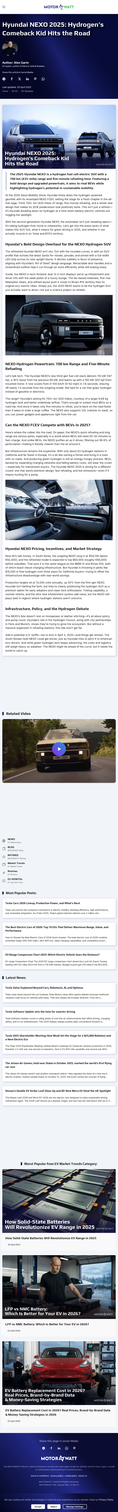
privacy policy (57, 1475)
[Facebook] (11, 78)
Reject (54, 1506)
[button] (3, 7)
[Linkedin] (59, 1448)
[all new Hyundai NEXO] (59, 750)
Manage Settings (74, 1506)
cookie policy (71, 1475)
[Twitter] (19, 78)
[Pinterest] (35, 78)
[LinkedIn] (27, 78)
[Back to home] (59, 7)
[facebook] (51, 1448)
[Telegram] (4, 78)
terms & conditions (40, 1475)
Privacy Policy (106, 1499)
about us (83, 1475)
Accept (38, 1506)
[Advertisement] (59, 683)
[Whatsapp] (43, 78)
